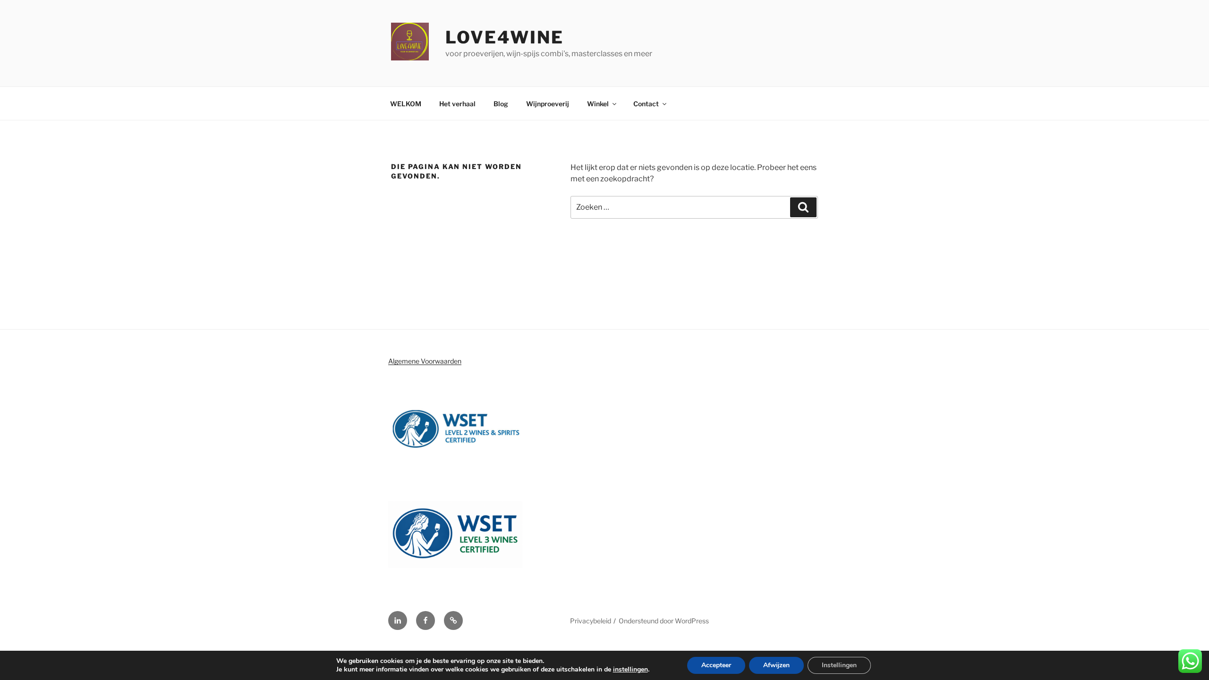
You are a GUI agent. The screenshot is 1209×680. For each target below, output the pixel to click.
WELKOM (405, 104)
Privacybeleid (590, 621)
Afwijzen (776, 665)
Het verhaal (457, 104)
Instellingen (839, 665)
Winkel (598, 104)
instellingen (630, 669)
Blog (501, 104)
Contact (646, 104)
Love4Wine (504, 37)
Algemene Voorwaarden (424, 361)
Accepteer (716, 665)
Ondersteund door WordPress (664, 621)
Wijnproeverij (547, 104)
